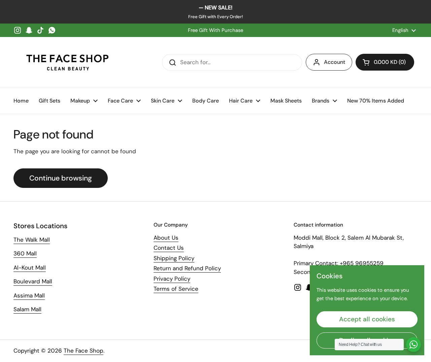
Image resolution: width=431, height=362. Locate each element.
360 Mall (25, 253)
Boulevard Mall (32, 281)
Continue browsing (60, 178)
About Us (166, 237)
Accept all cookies (367, 319)
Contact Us (169, 247)
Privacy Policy (172, 278)
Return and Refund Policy (187, 268)
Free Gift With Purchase (215, 30)
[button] (385, 62)
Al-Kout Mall (29, 267)
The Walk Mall (31, 239)
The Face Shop (83, 350)
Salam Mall (27, 309)
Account (334, 62)
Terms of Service (176, 288)
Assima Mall (29, 295)
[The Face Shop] (67, 62)
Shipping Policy (174, 258)
